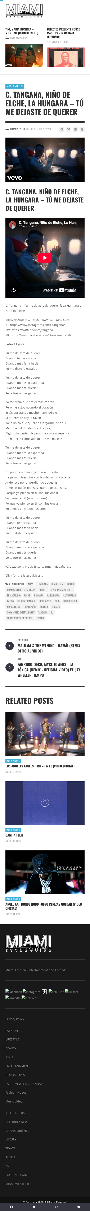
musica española (26, 601)
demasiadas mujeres (61, 589)
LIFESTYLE (12, 1039)
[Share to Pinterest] (82, 129)
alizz (30, 584)
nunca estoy (13, 607)
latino (10, 601)
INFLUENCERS (15, 1113)
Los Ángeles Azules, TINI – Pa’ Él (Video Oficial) (40, 765)
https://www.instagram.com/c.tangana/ (37, 325)
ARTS (9, 1166)
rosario (56, 607)
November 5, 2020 (41, 129)
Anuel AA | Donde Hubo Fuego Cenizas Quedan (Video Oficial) (43, 906)
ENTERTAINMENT (17, 1066)
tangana (42, 612)
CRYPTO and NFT (17, 1131)
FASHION (11, 1031)
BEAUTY (10, 1048)
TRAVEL (10, 1148)
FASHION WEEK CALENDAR (24, 1084)
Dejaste (43, 589)
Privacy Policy (14, 1019)
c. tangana (42, 584)
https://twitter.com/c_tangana (32, 330)
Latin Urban (69, 595)
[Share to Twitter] (68, 129)
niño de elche (70, 601)
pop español (30, 607)
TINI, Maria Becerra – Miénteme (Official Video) (21, 31)
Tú (52, 612)
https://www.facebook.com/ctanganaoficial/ (40, 335)
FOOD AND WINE (17, 1175)
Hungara (38, 595)
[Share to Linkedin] (75, 129)
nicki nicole (45, 601)
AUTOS (10, 1157)
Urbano (40, 618)
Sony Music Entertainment (21, 612)
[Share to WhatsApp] (56, 1207)
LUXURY (10, 1139)
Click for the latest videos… (24, 575)
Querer (44, 607)
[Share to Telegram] (78, 1207)
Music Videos (15, 86)
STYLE (9, 1057)
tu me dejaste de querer (19, 618)
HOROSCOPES (15, 1075)
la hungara (53, 595)
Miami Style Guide (18, 38)
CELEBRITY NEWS (17, 1122)
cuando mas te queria (62, 584)
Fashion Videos (15, 1092)
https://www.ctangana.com (50, 320)
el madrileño (14, 595)
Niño (57, 601)
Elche (27, 595)
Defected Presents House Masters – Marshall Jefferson (63, 33)
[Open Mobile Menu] (81, 11)
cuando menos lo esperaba (21, 589)
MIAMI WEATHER (17, 1184)
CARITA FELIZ (14, 835)
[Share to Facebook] (61, 129)
